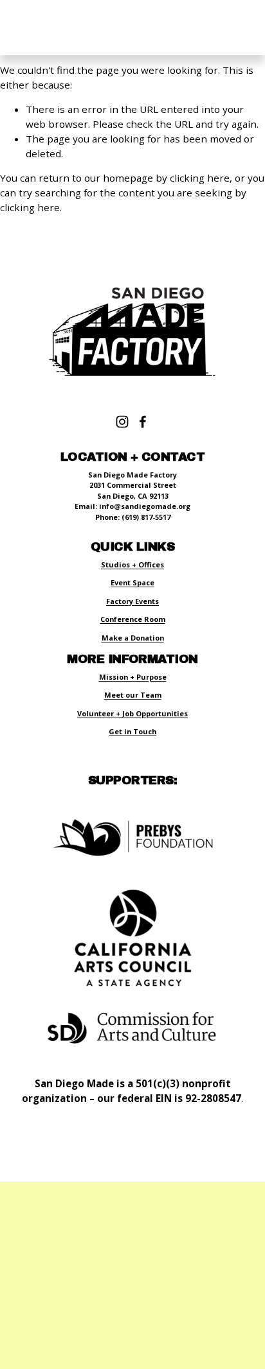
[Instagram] (122, 421)
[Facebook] (142, 421)
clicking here (200, 177)
